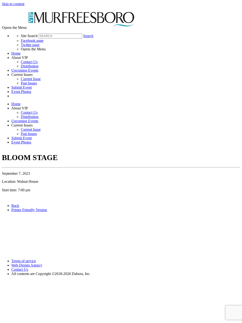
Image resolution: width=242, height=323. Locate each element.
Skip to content (13, 4)
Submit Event (21, 87)
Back (15, 206)
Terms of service (23, 261)
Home (16, 53)
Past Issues (29, 83)
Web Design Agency (26, 265)
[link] (125, 53)
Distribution (30, 66)
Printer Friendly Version (29, 210)
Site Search (29, 36)
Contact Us (29, 62)
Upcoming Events (24, 70)
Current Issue (31, 79)
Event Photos (21, 92)
